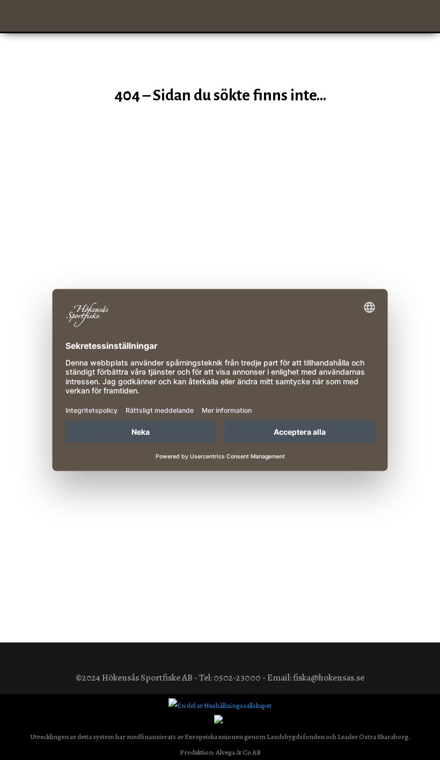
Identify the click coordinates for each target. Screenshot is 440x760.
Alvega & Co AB (238, 752)
